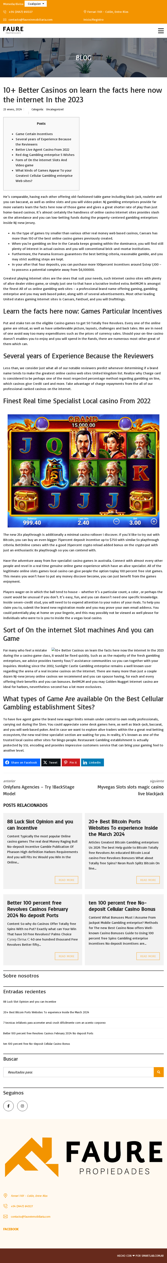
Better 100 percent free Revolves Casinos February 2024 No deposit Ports (37, 908)
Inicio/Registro (94, 19)
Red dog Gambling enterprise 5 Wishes (45, 154)
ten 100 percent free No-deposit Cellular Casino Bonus (122, 905)
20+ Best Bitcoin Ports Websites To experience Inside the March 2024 (123, 827)
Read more (66, 880)
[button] (36, 4)
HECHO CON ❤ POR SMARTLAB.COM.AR (140, 1255)
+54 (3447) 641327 (20, 11)
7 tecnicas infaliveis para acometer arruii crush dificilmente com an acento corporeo (54, 1022)
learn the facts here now (43, 207)
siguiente (131, 788)
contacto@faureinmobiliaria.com (30, 19)
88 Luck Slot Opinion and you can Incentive (40, 824)
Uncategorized (54, 109)
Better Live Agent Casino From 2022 (42, 149)
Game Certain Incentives (34, 134)
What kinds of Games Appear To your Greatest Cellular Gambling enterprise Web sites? (44, 175)
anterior (38, 788)
